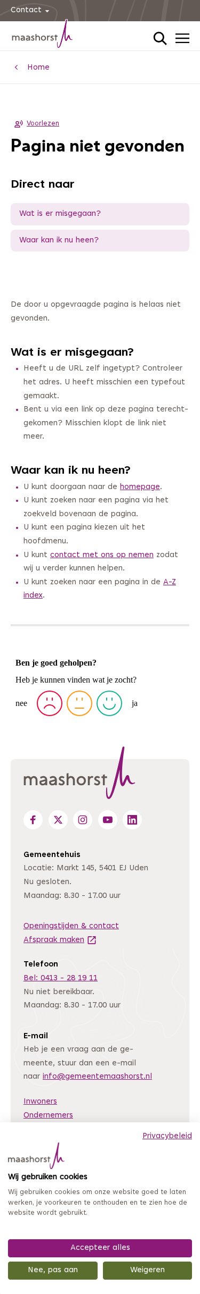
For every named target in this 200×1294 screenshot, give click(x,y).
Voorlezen (43, 124)
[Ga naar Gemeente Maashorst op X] (58, 819)
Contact (26, 10)
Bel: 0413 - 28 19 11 (60, 978)
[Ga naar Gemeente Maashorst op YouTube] (107, 819)
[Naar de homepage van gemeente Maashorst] (43, 36)
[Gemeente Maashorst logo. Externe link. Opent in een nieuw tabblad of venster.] (36, 1155)
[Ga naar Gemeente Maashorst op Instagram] (82, 819)
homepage (140, 487)
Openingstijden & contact (71, 926)
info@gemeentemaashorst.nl (97, 1077)
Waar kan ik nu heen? (59, 241)
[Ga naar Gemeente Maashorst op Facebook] (33, 819)
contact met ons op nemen (102, 555)
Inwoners (40, 1102)
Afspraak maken (60, 940)
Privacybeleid (167, 1136)
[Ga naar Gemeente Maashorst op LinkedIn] (132, 819)
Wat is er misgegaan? (60, 214)
